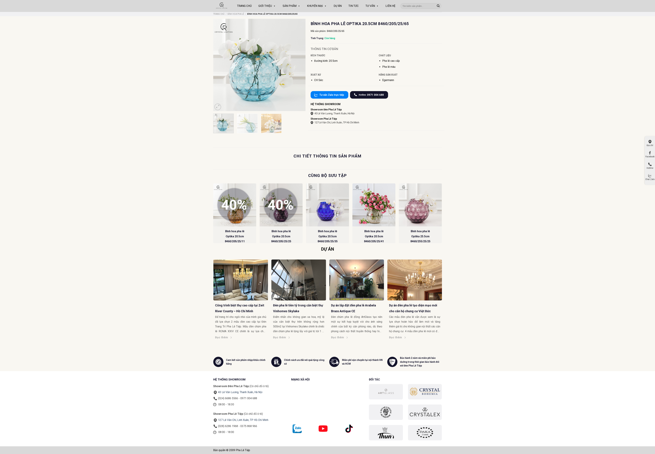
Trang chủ (218, 14)
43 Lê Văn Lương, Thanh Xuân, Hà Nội (334, 113)
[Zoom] (217, 107)
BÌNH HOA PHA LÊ (236, 14)
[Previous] (213, 214)
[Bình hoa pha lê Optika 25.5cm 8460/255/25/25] (420, 204)
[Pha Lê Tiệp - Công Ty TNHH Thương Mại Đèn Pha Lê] (221, 6)
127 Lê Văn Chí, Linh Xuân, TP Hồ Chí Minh (337, 122)
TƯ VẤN (370, 6)
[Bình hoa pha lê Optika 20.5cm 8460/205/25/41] (373, 204)
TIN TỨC (353, 6)
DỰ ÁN (338, 6)
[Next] (441, 214)
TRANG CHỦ (244, 6)
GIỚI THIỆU (265, 6)
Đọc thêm (227, 337)
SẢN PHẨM (289, 6)
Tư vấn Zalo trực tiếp (331, 94)
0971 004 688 (371, 94)
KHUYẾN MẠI (315, 6)
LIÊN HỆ (390, 6)
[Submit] (438, 6)
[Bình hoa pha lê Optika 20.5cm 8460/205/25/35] (327, 204)
